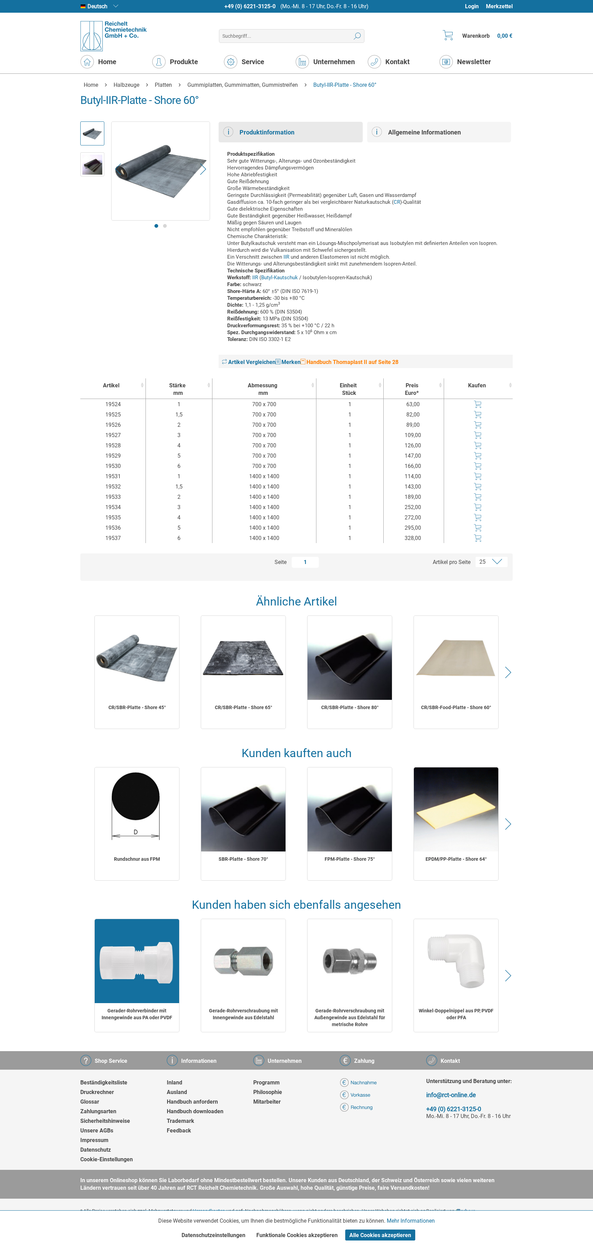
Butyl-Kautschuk (279, 277)
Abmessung (262, 389)
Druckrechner (97, 1092)
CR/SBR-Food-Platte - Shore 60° (456, 707)
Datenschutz (95, 1150)
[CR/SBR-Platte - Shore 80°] (349, 658)
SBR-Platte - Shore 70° (243, 859)
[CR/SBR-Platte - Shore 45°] (137, 658)
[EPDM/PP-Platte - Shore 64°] (456, 809)
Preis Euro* (412, 389)
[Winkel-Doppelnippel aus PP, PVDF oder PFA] (456, 961)
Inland (174, 1082)
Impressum (94, 1140)
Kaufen (477, 385)
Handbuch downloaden (195, 1111)
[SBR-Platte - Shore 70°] (243, 809)
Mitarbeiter (267, 1101)
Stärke (177, 389)
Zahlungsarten (98, 1111)
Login (472, 6)
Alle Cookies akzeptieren (380, 1235)
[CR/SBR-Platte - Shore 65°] (243, 658)
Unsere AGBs (96, 1130)
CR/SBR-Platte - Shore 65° (243, 707)
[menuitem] (475, 6)
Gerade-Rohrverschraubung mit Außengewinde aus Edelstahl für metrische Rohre (349, 1017)
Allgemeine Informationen (424, 132)
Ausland (177, 1092)
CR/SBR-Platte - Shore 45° (137, 707)
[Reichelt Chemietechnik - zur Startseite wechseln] (113, 36)
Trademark (180, 1121)
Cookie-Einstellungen (106, 1159)
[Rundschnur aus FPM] (137, 809)
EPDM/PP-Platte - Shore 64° (456, 859)
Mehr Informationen (411, 1221)
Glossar (89, 1101)
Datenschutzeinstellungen (213, 1235)
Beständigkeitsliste (103, 1082)
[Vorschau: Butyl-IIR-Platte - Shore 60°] (92, 133)
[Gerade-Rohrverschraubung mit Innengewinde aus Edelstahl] (243, 961)
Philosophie (267, 1092)
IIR (286, 257)
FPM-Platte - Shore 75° (350, 859)
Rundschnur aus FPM (137, 859)
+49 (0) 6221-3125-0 (250, 6)
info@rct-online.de (451, 1094)
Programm (266, 1082)
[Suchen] (357, 36)
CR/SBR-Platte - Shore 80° (350, 707)
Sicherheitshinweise (105, 1121)
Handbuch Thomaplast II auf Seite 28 (351, 362)
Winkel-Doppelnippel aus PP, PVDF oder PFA (456, 1014)
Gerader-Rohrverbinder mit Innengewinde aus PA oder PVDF (137, 1014)
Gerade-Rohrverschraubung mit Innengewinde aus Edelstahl (243, 1014)
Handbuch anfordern (192, 1101)
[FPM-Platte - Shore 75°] (349, 809)
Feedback (179, 1130)
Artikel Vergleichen (251, 362)
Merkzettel (499, 6)
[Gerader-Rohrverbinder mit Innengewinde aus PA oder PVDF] (137, 961)
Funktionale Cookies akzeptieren (297, 1235)
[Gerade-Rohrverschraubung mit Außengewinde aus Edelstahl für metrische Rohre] (349, 961)
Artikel (111, 385)
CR (397, 202)
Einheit (348, 389)
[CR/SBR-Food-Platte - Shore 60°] (456, 658)
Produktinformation (267, 132)
